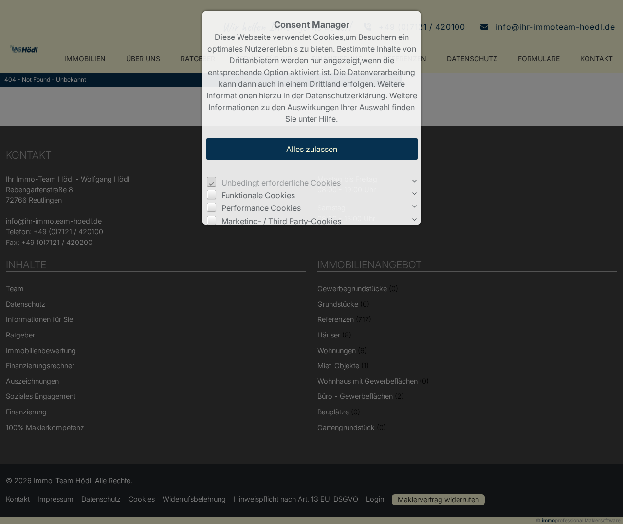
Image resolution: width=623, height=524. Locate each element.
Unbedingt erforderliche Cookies (281, 182)
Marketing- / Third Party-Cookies (281, 221)
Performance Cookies (261, 208)
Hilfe (327, 119)
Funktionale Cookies (258, 195)
